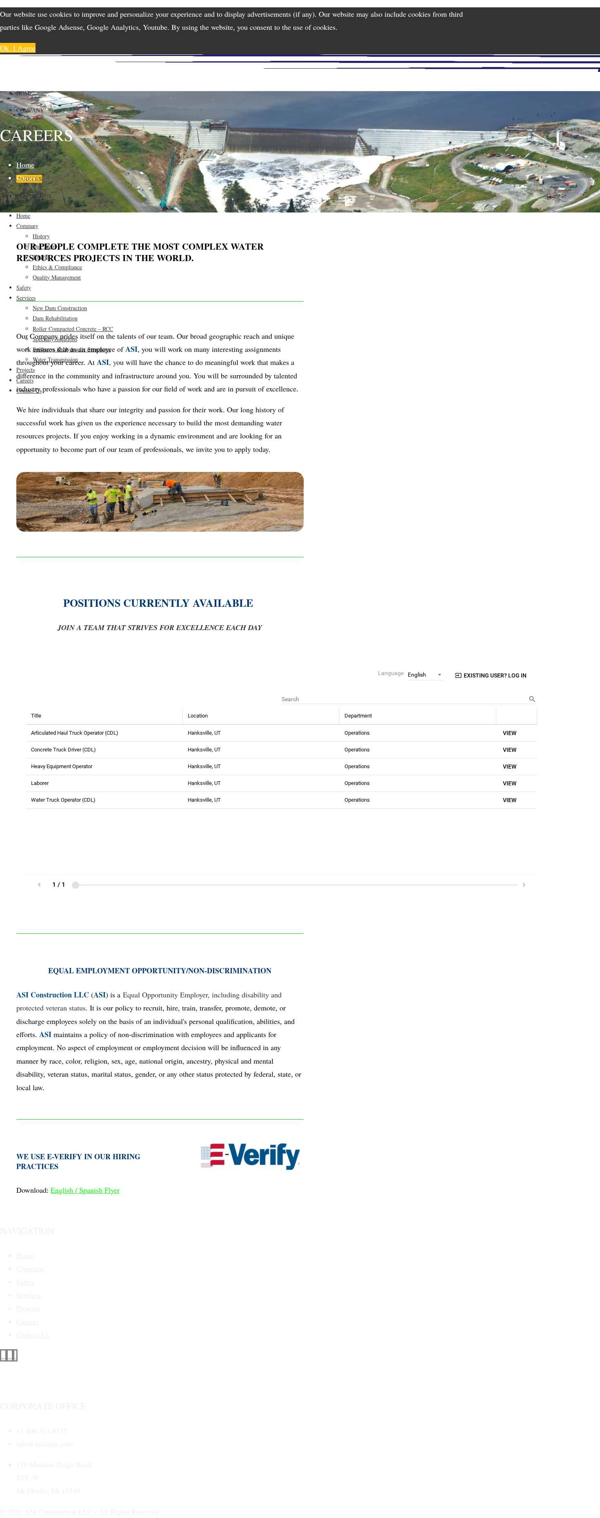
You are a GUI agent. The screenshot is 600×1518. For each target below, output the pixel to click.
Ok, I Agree (18, 48)
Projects (28, 1308)
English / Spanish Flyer (85, 1190)
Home (24, 93)
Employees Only (24, 1381)
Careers (27, 1321)
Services (28, 1295)
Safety (25, 1282)
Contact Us (33, 196)
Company (30, 110)
